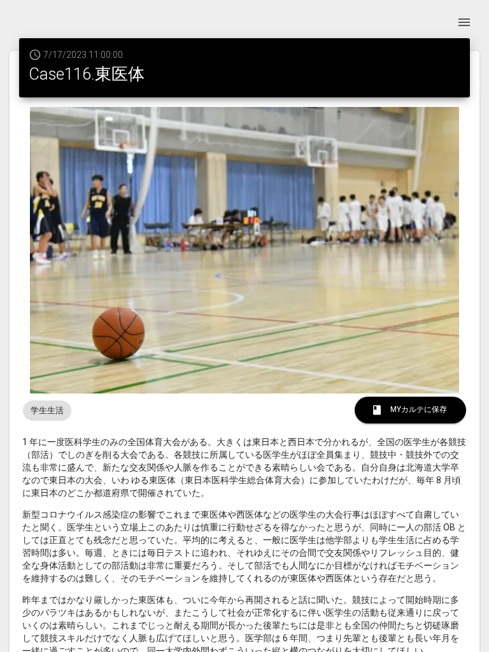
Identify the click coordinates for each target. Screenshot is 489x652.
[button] (47, 410)
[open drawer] (464, 22)
